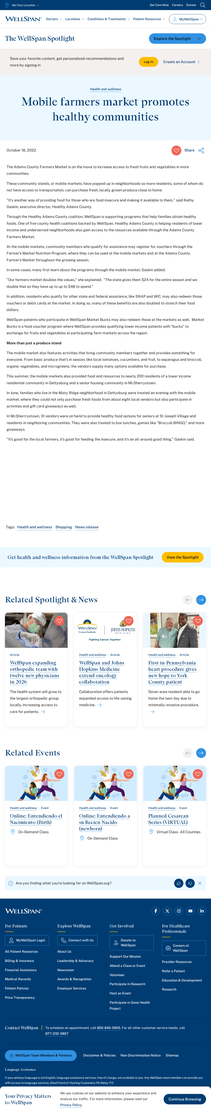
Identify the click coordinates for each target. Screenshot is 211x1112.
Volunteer (117, 975)
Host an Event (120, 993)
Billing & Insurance (19, 961)
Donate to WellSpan (128, 942)
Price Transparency (20, 998)
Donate (191, 5)
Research (169, 989)
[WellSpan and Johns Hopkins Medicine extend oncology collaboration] (98, 705)
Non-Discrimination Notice (141, 1055)
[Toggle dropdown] (177, 38)
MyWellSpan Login (30, 940)
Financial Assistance (20, 970)
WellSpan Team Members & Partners (43, 1055)
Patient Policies (17, 988)
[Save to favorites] (176, 150)
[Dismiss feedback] (200, 883)
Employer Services (71, 988)
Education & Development (182, 980)
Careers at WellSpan (181, 948)
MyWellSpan (189, 19)
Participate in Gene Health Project (130, 1005)
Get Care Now (159, 5)
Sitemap (172, 1055)
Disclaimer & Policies (99, 1055)
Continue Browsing (185, 1099)
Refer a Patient (173, 971)
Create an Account (179, 62)
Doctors (52, 19)
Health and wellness (105, 89)
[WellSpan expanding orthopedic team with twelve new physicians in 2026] (42, 711)
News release (86, 527)
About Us (64, 951)
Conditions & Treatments (107, 19)
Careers (177, 5)
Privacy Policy (71, 1105)
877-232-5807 (56, 1034)
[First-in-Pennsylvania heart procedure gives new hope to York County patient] (151, 711)
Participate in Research (127, 984)
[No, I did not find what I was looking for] (190, 883)
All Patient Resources (21, 951)
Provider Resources (177, 962)
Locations (72, 19)
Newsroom (65, 970)
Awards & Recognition (74, 979)
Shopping (63, 527)
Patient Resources (147, 19)
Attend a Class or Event (127, 966)
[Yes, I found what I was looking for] (178, 883)
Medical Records (18, 979)
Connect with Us (81, 940)
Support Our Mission (125, 956)
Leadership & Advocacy (75, 961)
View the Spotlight (183, 557)
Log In (148, 62)
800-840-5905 (108, 1028)
